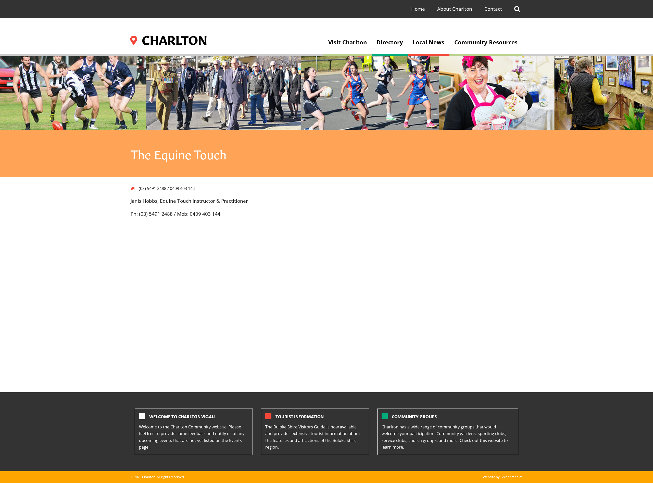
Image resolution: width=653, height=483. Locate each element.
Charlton (148, 477)
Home (418, 8)
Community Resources (486, 42)
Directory (389, 42)
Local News (428, 42)
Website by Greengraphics (502, 477)
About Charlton (454, 8)
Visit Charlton (347, 42)
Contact (493, 8)
